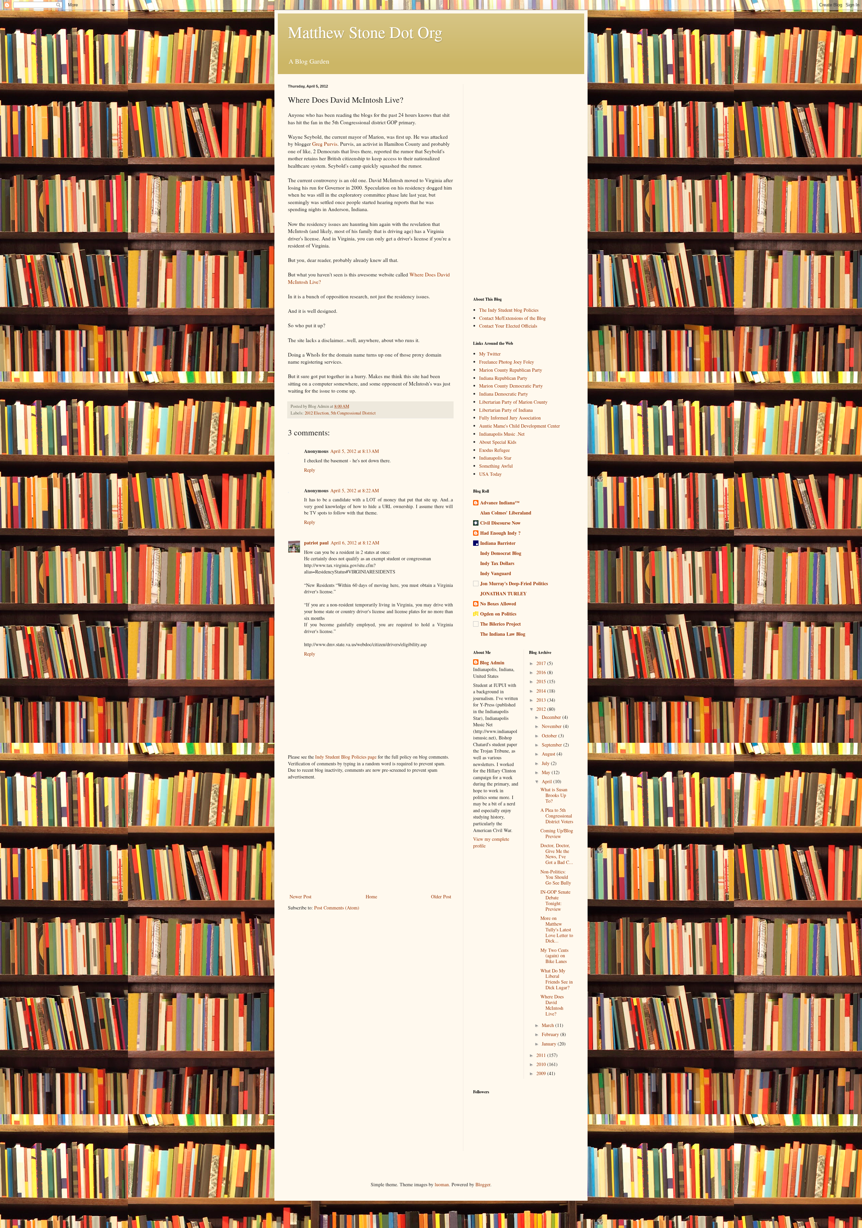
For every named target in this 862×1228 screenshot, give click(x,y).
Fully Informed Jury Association (510, 417)
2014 (541, 691)
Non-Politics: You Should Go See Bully (555, 877)
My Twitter (490, 354)
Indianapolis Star (495, 458)
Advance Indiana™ (500, 502)
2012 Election (317, 413)
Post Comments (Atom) (336, 907)
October (550, 735)
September (552, 744)
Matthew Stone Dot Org (365, 31)
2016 (541, 672)
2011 (541, 1055)
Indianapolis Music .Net (502, 434)
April (547, 781)
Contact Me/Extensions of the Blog (512, 318)
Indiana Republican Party (503, 378)
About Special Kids (497, 442)
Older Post (441, 896)
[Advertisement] (370, 837)
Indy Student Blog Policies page (345, 757)
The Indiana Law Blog (502, 633)
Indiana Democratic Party (503, 394)
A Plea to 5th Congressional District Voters (556, 816)
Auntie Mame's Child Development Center (519, 426)
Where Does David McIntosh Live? (552, 1005)
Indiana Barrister (498, 542)
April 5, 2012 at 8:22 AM (354, 490)
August (549, 754)
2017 (541, 663)
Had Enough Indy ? (500, 532)
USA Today (490, 474)
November (552, 726)
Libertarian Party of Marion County (513, 402)
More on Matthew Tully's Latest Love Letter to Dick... (556, 929)
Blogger (482, 1184)
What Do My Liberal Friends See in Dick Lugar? (556, 979)
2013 (541, 700)
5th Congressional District (353, 413)
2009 (541, 1073)
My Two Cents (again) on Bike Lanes (554, 956)
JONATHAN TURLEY (503, 593)
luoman (442, 1184)
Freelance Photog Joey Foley (506, 362)
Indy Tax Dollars (497, 563)
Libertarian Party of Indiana (506, 410)
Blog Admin (492, 662)
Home (371, 896)
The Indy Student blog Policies (508, 310)
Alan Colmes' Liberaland (505, 512)
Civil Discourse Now (500, 522)
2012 (541, 709)
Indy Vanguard (495, 573)
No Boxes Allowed (498, 603)
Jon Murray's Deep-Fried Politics (514, 583)
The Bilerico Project (500, 623)
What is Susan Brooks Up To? (553, 795)
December (552, 717)
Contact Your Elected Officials (508, 326)
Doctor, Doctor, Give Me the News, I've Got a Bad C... (556, 853)
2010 (541, 1064)
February (551, 1034)
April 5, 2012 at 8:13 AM (354, 451)
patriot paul (316, 542)
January (550, 1043)
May (547, 772)
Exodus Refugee (494, 450)
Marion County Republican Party (510, 370)
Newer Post (300, 896)
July (546, 763)
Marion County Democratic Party (511, 386)
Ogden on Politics (498, 613)
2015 (541, 681)
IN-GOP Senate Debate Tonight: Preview (555, 900)
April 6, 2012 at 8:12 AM (355, 542)
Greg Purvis (324, 143)
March (548, 1025)
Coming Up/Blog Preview (556, 833)
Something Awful (496, 466)
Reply (309, 470)
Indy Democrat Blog (500, 553)
